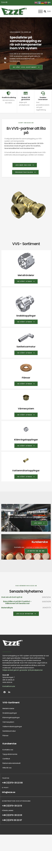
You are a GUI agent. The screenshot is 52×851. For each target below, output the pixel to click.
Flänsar (26, 377)
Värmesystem (26, 408)
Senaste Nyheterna (26, 591)
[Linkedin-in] (5, 62)
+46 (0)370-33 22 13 (12, 805)
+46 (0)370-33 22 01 (12, 815)
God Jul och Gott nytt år (11, 597)
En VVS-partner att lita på (26, 130)
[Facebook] (5, 58)
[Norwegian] (45, 2)
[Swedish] (49, 2)
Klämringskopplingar (26, 439)
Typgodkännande (10, 754)
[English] (36, 2)
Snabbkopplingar (26, 315)
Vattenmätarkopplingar (26, 470)
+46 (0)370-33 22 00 (12, 782)
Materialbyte (7, 607)
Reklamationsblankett (11, 763)
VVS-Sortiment (11, 702)
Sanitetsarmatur (26, 346)
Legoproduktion (37, 512)
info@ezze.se (8, 792)
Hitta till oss (7, 768)
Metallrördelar (26, 275)
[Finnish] (39, 2)
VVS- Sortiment (26, 243)
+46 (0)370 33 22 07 (12, 820)
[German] (42, 2)
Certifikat (6, 758)
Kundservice (40, 542)
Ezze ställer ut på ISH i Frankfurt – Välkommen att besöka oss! (17, 602)
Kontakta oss (8, 749)
